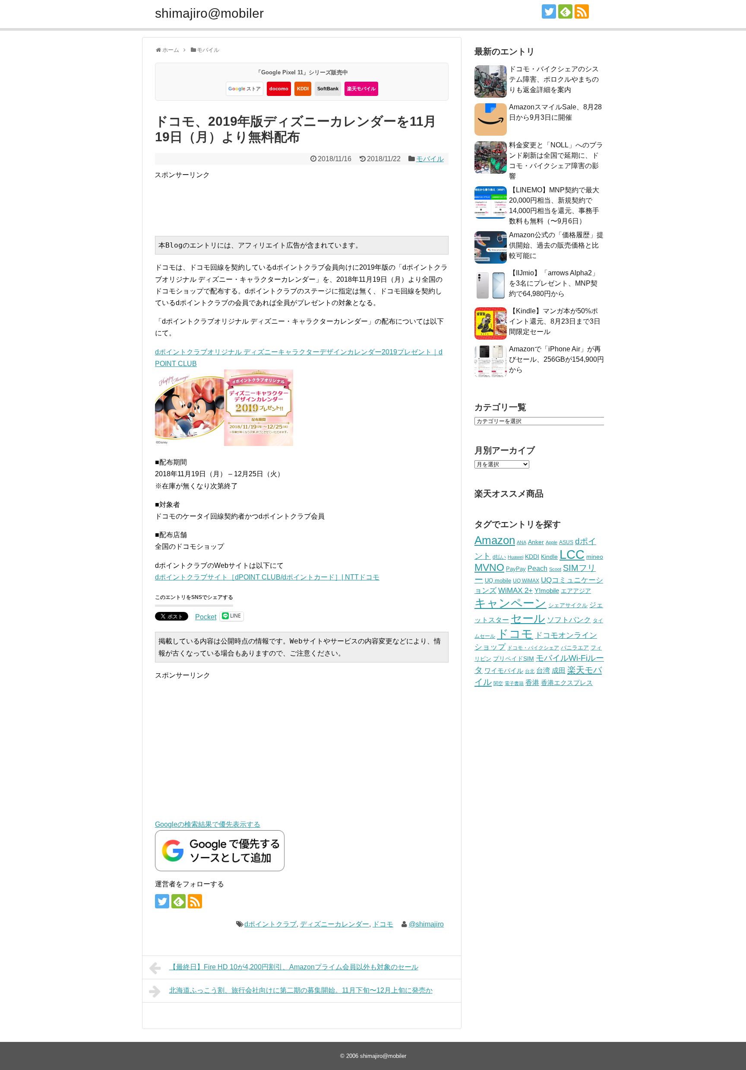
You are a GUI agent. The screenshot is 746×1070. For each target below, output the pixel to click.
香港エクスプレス (567, 682)
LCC (572, 554)
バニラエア (575, 647)
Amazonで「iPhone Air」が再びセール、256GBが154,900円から (556, 359)
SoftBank (327, 88)
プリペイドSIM (513, 659)
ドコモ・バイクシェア (533, 648)
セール (528, 618)
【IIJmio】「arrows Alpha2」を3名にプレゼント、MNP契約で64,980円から (554, 283)
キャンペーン (510, 603)
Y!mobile (546, 590)
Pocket (205, 617)
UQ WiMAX (526, 581)
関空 (498, 683)
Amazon (494, 540)
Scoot (555, 569)
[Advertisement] (312, 200)
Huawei (515, 557)
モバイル (430, 158)
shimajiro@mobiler (209, 13)
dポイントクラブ (270, 924)
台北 (529, 671)
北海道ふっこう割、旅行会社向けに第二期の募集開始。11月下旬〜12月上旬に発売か (301, 990)
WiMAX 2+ (515, 590)
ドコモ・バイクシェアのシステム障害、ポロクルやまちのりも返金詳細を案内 (554, 79)
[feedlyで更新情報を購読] (565, 11)
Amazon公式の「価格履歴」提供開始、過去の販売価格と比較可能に (556, 245)
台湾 (543, 670)
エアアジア (576, 590)
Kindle (549, 556)
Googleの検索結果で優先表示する (207, 824)
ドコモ (383, 924)
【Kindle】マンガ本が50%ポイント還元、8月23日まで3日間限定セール (555, 321)
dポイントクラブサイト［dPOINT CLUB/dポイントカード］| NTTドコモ (267, 577)
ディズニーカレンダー (334, 924)
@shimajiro (426, 924)
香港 (532, 682)
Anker (536, 542)
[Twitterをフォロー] (549, 11)
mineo (594, 556)
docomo (278, 88)
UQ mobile (498, 580)
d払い (499, 557)
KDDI (303, 88)
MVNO (489, 567)
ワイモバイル (503, 670)
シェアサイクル (568, 605)
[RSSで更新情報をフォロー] (582, 11)
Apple (551, 542)
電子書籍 (514, 683)
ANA (521, 542)
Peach (537, 568)
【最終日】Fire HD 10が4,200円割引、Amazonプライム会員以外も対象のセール (293, 967)
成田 (559, 670)
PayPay (516, 569)
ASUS (566, 542)
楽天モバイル (361, 88)
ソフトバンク (569, 620)
